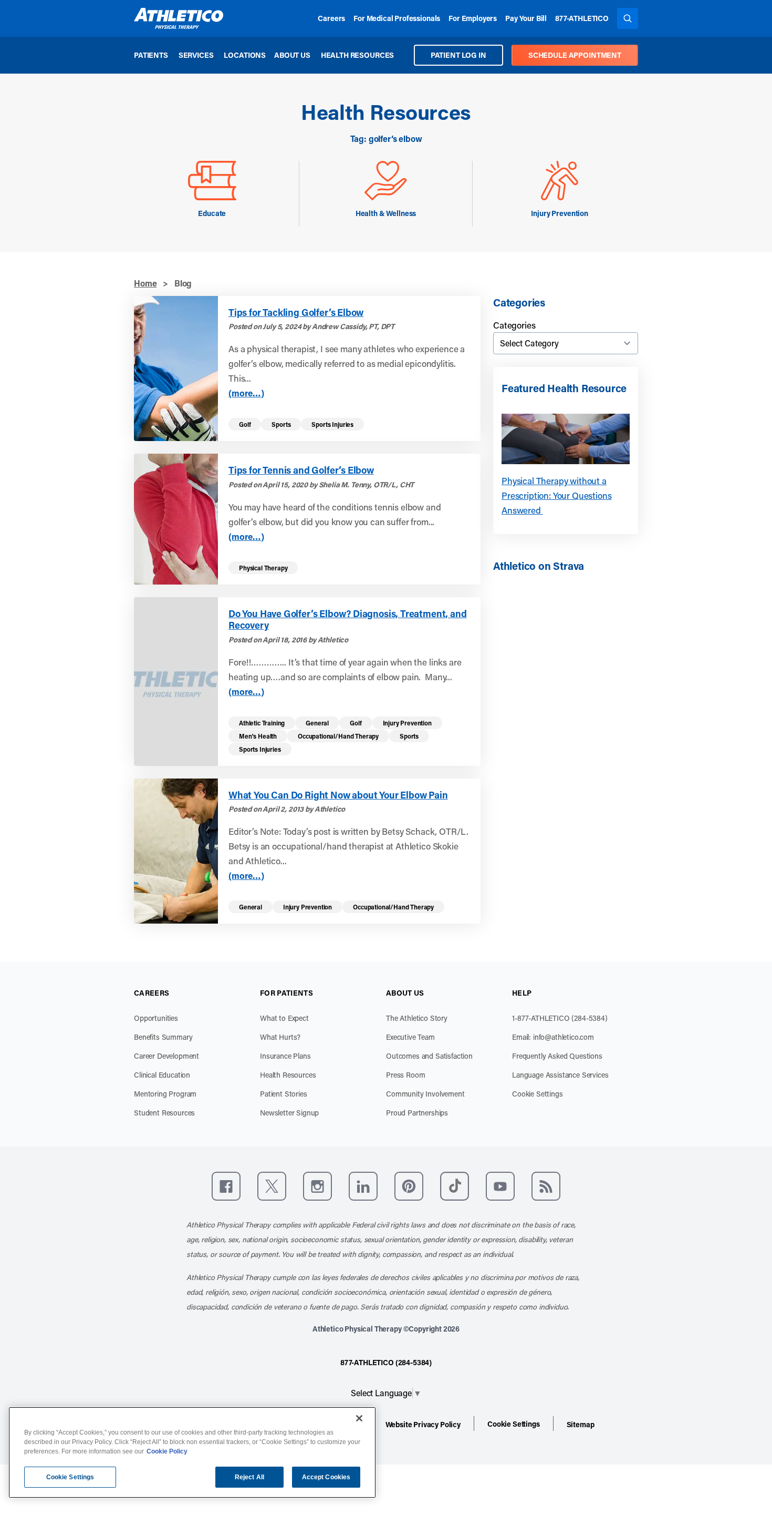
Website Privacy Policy (423, 1424)
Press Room (405, 1075)
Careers (331, 18)
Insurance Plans (285, 1056)
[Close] (359, 1418)
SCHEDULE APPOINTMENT (574, 55)
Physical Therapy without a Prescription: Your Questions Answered (557, 495)
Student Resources (164, 1113)
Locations (245, 55)
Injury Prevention (407, 723)
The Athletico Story (416, 1018)
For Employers (472, 18)
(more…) (246, 393)
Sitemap (580, 1424)
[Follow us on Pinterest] (408, 1186)
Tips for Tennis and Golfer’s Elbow (301, 470)
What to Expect (284, 1018)
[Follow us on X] (271, 1186)
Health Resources (357, 55)
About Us (292, 55)
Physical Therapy (263, 568)
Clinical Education (162, 1075)
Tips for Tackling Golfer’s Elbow (295, 312)
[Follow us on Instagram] (317, 1186)
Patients (151, 55)
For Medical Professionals (396, 18)
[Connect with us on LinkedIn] (363, 1186)
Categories (514, 325)
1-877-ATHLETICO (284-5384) (560, 1018)
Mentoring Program (165, 1094)
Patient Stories (283, 1094)
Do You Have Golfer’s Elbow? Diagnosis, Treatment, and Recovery (347, 619)
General (317, 723)
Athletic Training (262, 723)
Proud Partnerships (417, 1113)
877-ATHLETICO (582, 18)
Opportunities (156, 1018)
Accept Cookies (326, 1477)
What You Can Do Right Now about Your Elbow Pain (338, 795)
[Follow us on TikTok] (454, 1186)
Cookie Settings (537, 1094)
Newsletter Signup (289, 1113)
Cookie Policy (167, 1451)
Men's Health (258, 736)
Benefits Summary (163, 1037)
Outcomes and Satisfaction (429, 1056)
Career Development (166, 1056)
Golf (245, 424)
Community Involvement (425, 1094)
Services (196, 55)
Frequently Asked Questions (557, 1056)
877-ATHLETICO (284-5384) (386, 1362)
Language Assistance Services (560, 1075)
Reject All (249, 1477)
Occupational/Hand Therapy (338, 736)
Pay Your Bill (526, 18)
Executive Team (410, 1037)
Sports (281, 424)
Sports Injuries (332, 424)
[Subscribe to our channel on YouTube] (500, 1186)
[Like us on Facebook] (226, 1186)
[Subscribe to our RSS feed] (545, 1186)
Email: (553, 1037)
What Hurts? (280, 1037)
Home (145, 283)
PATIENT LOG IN (458, 55)
